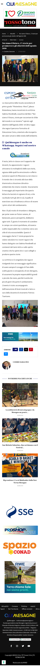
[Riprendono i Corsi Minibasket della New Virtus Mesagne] (20, 465)
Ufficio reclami (27, 609)
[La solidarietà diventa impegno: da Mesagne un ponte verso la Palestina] (20, 395)
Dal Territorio (13, 609)
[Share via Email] (6, 354)
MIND (25, 663)
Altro (38, 609)
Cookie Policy (26, 639)
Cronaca (15, 606)
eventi (33, 606)
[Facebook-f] (11, 646)
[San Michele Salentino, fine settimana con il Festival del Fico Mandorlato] (20, 430)
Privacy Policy (15, 639)
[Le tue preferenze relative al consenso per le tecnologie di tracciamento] (4, 662)
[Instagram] (17, 646)
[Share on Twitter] (26, 349)
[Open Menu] (2, 4)
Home (4, 34)
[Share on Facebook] (21, 349)
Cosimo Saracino (9, 51)
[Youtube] (29, 646)
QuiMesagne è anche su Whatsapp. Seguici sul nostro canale (19, 145)
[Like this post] (16, 349)
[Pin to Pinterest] (31, 349)
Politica (24, 606)
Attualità (12, 34)
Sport (3, 609)
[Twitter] (23, 646)
